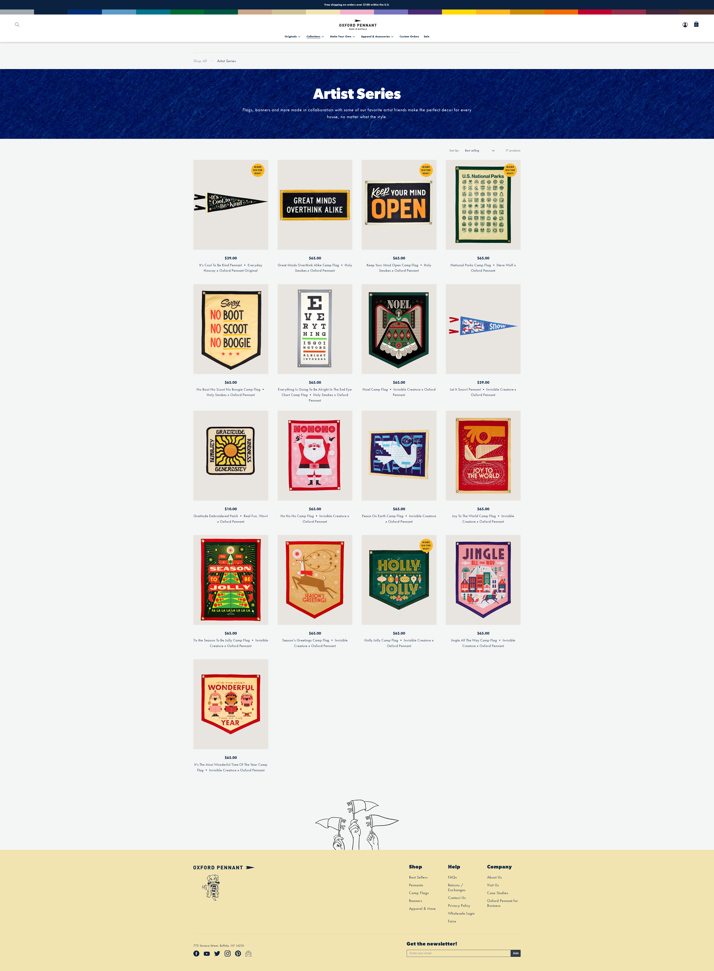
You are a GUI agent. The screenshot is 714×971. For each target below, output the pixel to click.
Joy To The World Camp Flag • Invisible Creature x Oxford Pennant (483, 519)
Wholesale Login (461, 913)
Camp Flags (419, 892)
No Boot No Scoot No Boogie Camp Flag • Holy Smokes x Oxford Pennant (231, 392)
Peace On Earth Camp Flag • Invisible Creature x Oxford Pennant (399, 519)
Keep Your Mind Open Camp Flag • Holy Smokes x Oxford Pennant (399, 268)
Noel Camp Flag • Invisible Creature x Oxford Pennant (399, 392)
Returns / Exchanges (457, 887)
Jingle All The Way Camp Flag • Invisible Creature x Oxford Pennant (483, 643)
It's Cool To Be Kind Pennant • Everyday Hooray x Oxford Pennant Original (230, 268)
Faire (452, 921)
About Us (494, 877)
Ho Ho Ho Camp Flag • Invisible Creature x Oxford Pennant (315, 519)
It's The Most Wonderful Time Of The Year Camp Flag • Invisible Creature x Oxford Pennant (230, 767)
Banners (415, 900)
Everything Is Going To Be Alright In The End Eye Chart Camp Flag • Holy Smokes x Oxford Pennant (315, 395)
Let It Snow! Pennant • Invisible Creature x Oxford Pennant (483, 392)
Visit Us (493, 885)
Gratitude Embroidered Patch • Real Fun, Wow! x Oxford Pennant (231, 519)
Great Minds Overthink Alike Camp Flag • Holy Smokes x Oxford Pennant (315, 268)
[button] (696, 24)
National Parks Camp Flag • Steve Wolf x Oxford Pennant (483, 268)
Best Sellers (418, 877)
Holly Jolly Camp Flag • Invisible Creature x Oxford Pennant (399, 643)
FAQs (452, 877)
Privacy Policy (459, 905)
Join (516, 953)
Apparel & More (422, 908)
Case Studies (497, 892)
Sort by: (454, 150)
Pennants (416, 885)
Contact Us (457, 897)
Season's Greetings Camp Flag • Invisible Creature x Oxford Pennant (315, 643)
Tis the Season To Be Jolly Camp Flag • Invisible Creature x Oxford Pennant (230, 643)
